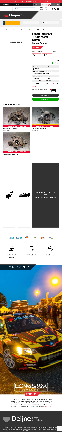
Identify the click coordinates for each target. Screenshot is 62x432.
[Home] (13, 29)
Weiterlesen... (48, 406)
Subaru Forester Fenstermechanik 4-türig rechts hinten (34, 29)
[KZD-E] (11, 237)
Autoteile (18, 29)
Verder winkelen (45, 95)
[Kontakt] (58, 9)
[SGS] (27, 237)
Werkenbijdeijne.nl (43, 1)
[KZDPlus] (19, 237)
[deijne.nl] (15, 15)
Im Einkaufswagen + (45, 99)
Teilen (46, 4)
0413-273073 (53, 83)
